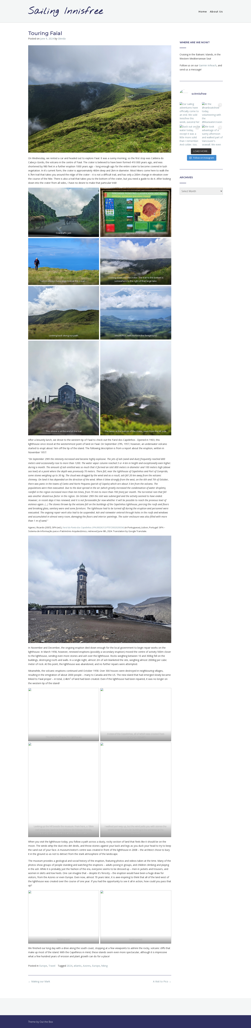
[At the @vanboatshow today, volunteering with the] (212, 112)
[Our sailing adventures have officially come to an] (190, 112)
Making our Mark (39, 981)
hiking (104, 965)
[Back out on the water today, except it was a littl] (190, 135)
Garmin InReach (208, 65)
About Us (216, 11)
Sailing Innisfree (65, 11)
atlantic (78, 965)
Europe (43, 965)
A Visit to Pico (162, 981)
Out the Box (46, 1021)
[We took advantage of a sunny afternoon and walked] (212, 135)
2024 (69, 965)
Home (203, 11)
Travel (51, 965)
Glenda (62, 38)
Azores (87, 965)
